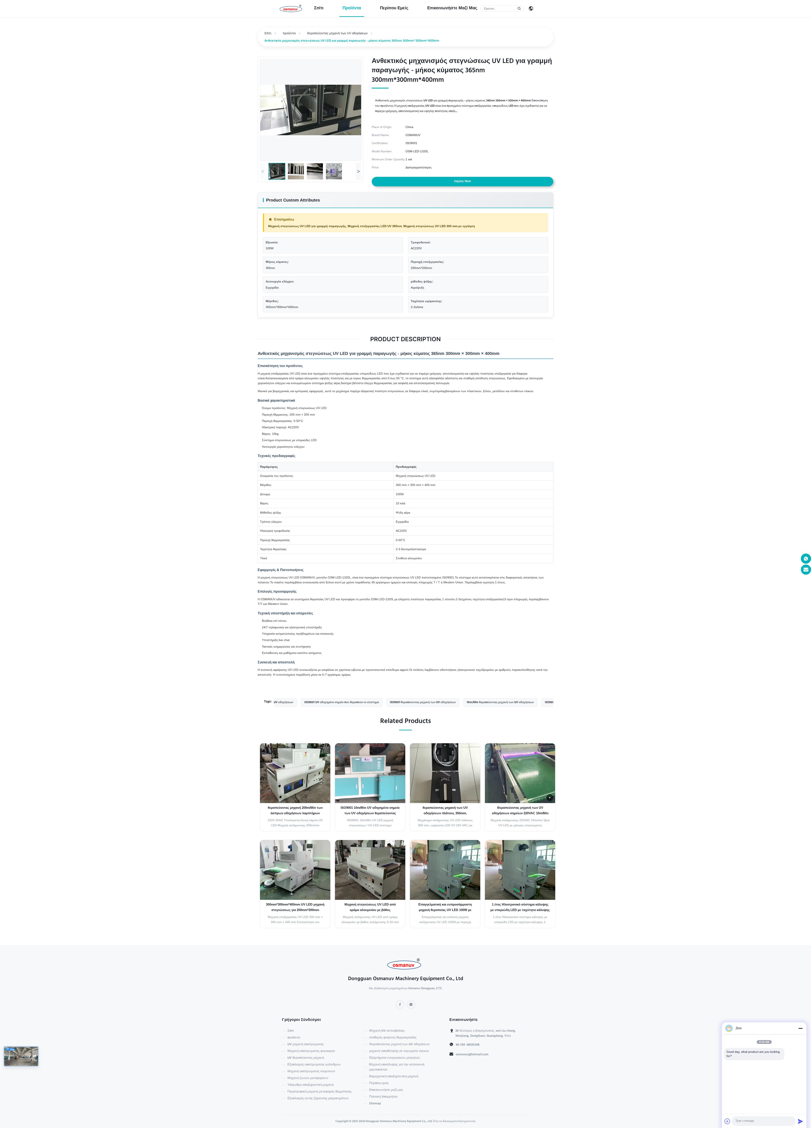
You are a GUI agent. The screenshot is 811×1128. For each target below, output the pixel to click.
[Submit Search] (519, 8)
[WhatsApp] (411, 1004)
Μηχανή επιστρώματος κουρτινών (311, 1071)
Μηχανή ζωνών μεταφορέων (307, 1078)
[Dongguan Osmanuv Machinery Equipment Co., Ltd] (292, 8)
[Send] (800, 1121)
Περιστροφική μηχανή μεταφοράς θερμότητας (319, 1091)
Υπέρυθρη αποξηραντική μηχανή (310, 1085)
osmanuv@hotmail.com (472, 1055)
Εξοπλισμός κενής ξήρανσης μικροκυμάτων (318, 1098)
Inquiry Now (462, 181)
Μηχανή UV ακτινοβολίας (387, 1031)
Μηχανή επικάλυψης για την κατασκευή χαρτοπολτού (396, 1067)
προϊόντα (352, 8)
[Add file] (727, 1121)
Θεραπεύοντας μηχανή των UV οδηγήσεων (337, 33)
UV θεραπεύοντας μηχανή (305, 1058)
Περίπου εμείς (394, 8)
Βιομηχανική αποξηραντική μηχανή (393, 1076)
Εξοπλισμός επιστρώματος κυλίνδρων (314, 1064)
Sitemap (375, 1103)
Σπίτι (319, 8)
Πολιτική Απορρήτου (383, 1096)
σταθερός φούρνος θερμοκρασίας (392, 1037)
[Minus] (800, 1028)
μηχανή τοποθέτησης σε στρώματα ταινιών (399, 1051)
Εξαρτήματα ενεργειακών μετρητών (394, 1058)
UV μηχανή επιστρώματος (305, 1044)
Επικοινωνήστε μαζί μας (452, 8)
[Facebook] (400, 1004)
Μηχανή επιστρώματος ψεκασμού (311, 1051)
